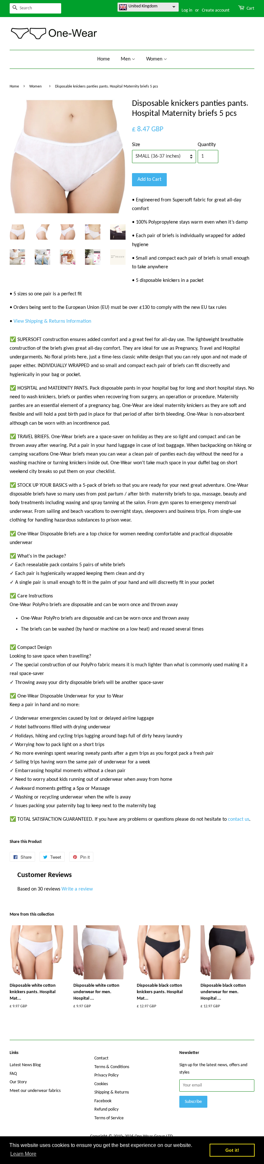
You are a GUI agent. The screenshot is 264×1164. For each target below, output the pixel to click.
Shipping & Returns (111, 1092)
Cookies (101, 1084)
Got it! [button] (232, 1150)
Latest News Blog (25, 1065)
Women (155, 59)
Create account (216, 10)
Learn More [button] (23, 1154)
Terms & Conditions (111, 1067)
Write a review (77, 889)
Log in (187, 10)
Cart (250, 8)
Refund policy (106, 1109)
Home (103, 59)
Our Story (18, 1082)
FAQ (13, 1074)
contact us (238, 819)
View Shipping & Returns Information (52, 321)
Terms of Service (109, 1118)
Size (136, 144)
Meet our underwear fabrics (35, 1091)
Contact (101, 1058)
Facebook (102, 1101)
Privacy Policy (106, 1075)
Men (126, 59)
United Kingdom (142, 6)
